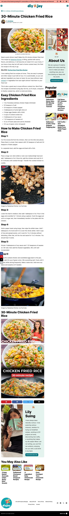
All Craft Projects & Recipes (17, 10)
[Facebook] (60, 1)
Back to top (62, 513)
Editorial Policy (48, 501)
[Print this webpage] (1, 262)
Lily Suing (10, 21)
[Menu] (1, 5)
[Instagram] (57, 1)
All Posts (8, 10)
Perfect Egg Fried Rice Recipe (17, 70)
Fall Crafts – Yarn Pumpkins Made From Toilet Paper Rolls (62, 126)
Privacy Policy (31, 504)
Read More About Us (56, 80)
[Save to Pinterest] (1, 256)
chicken (3, 80)
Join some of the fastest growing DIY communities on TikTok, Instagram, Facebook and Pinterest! (27, 1)
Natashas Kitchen (16, 59)
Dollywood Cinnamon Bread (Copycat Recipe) (17, 475)
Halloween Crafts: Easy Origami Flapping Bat (50, 124)
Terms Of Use (41, 501)
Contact (38, 504)
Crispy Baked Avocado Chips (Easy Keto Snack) (5, 477)
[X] (63, 1)
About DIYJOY (33, 501)
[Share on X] (1, 259)
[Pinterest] (66, 1)
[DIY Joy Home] (35, 6)
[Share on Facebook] (1, 253)
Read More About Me (31, 454)
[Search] (67, 5)
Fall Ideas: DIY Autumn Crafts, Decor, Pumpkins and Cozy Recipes (62, 105)
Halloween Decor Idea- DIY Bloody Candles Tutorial (50, 103)
